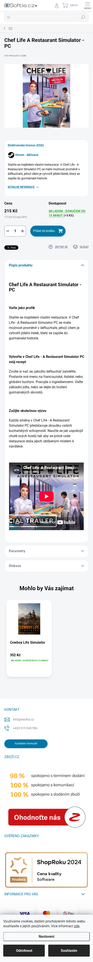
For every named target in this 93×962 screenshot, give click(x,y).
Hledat (83, 17)
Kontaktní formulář (26, 743)
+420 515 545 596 (25, 728)
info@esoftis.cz (23, 719)
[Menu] (87, 5)
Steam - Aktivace (26, 155)
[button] (29, 657)
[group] (46, 640)
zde (76, 926)
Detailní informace (21, 186)
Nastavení (46, 936)
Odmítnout (24, 951)
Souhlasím (69, 951)
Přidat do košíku (44, 231)
